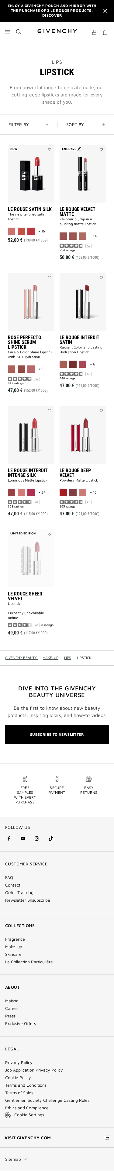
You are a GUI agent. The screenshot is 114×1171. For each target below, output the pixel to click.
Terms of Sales (19, 1092)
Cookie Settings (29, 1114)
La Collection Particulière (29, 961)
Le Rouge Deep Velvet (75, 473)
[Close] (105, 11)
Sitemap (13, 1159)
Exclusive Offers (20, 1023)
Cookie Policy (18, 1077)
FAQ (9, 877)
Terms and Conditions (26, 1085)
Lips (57, 62)
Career (11, 1008)
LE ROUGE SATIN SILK (30, 209)
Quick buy (35, 225)
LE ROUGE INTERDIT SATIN (79, 340)
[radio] (11, 231)
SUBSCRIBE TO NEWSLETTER (57, 734)
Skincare (13, 954)
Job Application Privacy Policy (34, 1070)
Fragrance (15, 939)
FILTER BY (19, 124)
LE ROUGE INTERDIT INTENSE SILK (28, 473)
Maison (12, 1000)
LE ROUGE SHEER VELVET (25, 596)
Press (10, 1016)
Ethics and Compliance (27, 1107)
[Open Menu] (7, 31)
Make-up (13, 946)
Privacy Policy (19, 1062)
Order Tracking (19, 892)
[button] (94, 33)
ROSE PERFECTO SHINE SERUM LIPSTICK (24, 342)
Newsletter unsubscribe (27, 900)
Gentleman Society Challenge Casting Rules (47, 1100)
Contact (12, 885)
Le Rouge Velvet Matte (77, 211)
